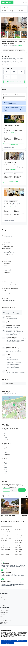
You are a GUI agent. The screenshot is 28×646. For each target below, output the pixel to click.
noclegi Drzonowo (5, 554)
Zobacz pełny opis (6, 64)
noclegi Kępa (18, 551)
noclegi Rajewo (18, 549)
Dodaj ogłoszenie (3, 597)
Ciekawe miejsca (3, 599)
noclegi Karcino (18, 547)
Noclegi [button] (24, 2)
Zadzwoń (15, 489)
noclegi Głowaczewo (5, 547)
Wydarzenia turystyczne (5, 603)
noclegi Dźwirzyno (19, 529)
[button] (13, 133)
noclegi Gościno (4, 545)
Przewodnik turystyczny (5, 605)
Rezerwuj (23, 489)
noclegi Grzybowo (19, 531)
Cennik (1, 616)
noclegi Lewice (18, 538)
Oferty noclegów (3, 595)
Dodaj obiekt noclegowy (5, 610)
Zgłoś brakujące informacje (9, 147)
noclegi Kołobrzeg (5, 529)
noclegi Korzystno (19, 534)
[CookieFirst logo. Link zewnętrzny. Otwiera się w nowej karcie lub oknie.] (1, 629)
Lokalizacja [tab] (15, 525)
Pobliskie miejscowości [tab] (6, 525)
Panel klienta (2, 614)
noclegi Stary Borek (5, 531)
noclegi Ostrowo (4, 552)
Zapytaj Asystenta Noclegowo (14, 81)
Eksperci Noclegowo (4, 622)
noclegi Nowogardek (5, 549)
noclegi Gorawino (5, 542)
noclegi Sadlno (18, 542)
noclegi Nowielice (19, 536)
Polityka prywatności (23, 627)
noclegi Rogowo (4, 534)
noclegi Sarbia (18, 554)
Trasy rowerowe (3, 601)
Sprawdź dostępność (14, 144)
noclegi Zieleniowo (5, 536)
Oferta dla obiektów (4, 612)
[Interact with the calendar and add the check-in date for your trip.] (3, 94)
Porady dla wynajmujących (5, 620)
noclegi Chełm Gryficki (6, 538)
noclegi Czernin (18, 540)
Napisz (6, 489)
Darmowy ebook (3, 618)
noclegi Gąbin (4, 540)
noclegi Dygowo (18, 545)
